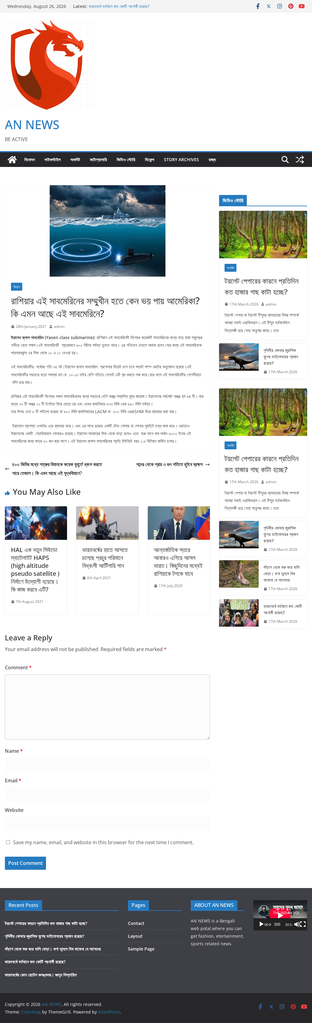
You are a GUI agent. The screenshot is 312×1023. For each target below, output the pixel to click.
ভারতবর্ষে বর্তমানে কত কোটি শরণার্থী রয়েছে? (119, 6)
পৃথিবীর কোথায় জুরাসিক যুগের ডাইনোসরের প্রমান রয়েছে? (281, 356)
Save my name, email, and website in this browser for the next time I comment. (103, 842)
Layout (135, 936)
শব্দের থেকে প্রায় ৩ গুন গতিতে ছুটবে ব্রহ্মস (169, 464)
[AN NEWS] (12, 159)
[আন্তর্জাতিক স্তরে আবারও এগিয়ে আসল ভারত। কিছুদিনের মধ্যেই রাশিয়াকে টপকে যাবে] (179, 510)
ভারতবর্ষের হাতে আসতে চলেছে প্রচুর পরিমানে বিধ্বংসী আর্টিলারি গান (105, 558)
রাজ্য (212, 159)
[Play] (261, 924)
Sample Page (141, 949)
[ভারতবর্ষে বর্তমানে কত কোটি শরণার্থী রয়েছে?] (239, 613)
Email (13, 780)
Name (14, 751)
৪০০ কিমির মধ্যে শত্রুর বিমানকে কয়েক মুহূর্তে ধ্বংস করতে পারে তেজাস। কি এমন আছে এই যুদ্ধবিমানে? (57, 468)
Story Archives (181, 159)
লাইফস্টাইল (52, 159)
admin (59, 326)
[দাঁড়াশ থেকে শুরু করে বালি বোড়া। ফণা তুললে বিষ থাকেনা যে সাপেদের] (239, 578)
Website (14, 810)
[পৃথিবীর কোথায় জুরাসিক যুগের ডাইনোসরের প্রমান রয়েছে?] (239, 361)
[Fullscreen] (303, 924)
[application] (280, 915)
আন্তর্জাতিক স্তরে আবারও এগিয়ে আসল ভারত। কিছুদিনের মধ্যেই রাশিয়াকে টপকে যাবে (178, 562)
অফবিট (75, 159)
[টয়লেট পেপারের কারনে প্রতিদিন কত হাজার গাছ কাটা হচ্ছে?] (263, 234)
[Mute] (297, 924)
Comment (18, 667)
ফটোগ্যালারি (98, 159)
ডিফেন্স (149, 159)
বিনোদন (29, 159)
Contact (136, 923)
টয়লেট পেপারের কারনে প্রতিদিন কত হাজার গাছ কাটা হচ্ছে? (262, 286)
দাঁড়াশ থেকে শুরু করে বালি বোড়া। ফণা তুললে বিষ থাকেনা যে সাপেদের (282, 573)
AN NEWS (32, 124)
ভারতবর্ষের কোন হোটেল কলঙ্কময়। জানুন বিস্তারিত (41, 975)
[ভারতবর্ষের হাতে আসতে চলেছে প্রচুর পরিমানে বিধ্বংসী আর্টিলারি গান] (107, 510)
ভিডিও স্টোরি (126, 159)
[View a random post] (299, 159)
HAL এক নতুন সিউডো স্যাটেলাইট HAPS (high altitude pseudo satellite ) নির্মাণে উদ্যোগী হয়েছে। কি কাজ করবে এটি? (35, 569)
